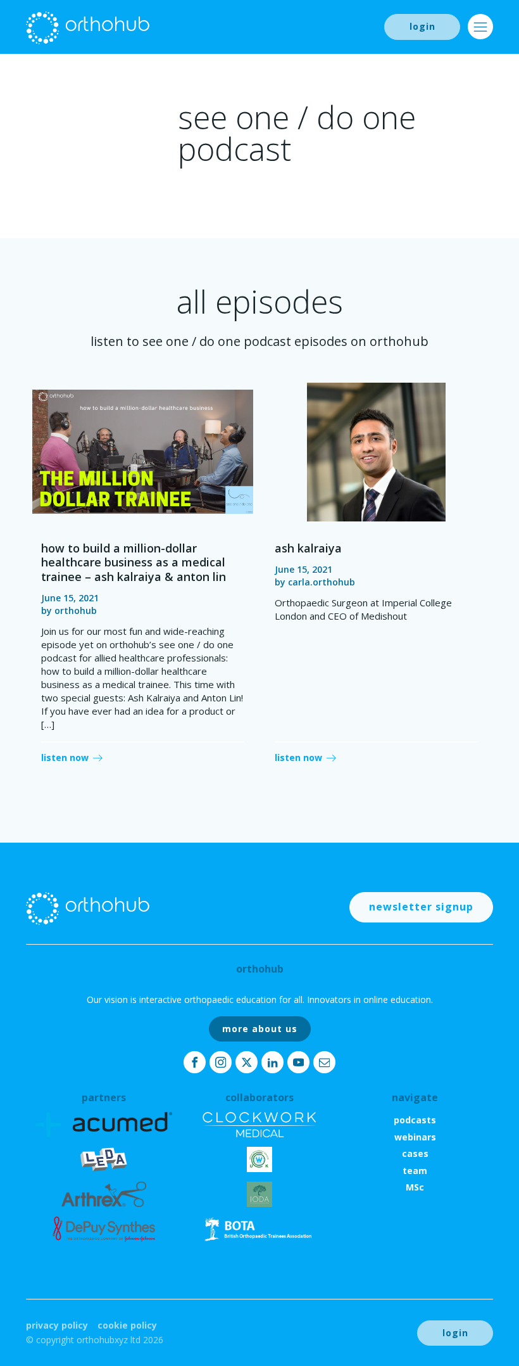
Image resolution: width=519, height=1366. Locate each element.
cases (415, 1153)
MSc (415, 1187)
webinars (415, 1137)
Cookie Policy (127, 1325)
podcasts (415, 1120)
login (422, 26)
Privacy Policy (57, 1325)
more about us (259, 1029)
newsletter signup (421, 907)
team (415, 1171)
